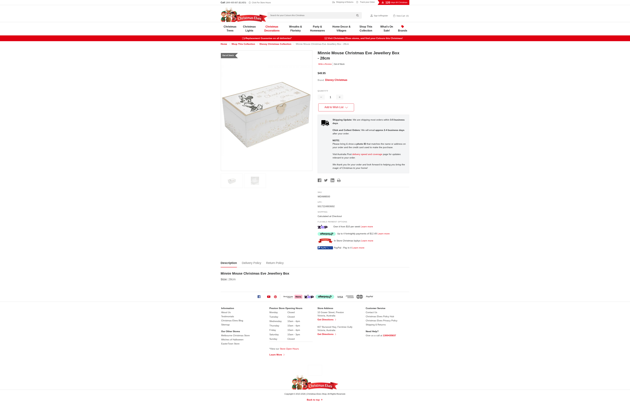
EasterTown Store (230, 343)
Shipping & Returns (344, 2)
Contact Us (371, 312)
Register (384, 16)
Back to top (313, 399)
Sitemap (225, 324)
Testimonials (227, 316)
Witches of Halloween (232, 339)
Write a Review (325, 64)
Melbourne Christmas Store (235, 335)
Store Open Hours (289, 348)
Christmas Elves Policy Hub (380, 316)
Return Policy (275, 263)
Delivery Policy (251, 263)
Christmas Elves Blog (232, 320)
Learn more (367, 226)
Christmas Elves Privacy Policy (381, 320)
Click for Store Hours (261, 2)
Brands (402, 30)
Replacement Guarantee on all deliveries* (268, 38)
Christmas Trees (230, 28)
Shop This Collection (365, 28)
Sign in (377, 16)
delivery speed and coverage (367, 154)
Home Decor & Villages (341, 28)
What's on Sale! (386, 28)
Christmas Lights (249, 28)
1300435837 (389, 335)
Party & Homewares (317, 28)
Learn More (276, 354)
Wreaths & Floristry (295, 28)
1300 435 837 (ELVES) (236, 2)
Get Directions (325, 319)
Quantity (323, 91)
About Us (226, 312)
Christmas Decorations (272, 28)
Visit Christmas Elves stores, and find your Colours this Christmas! (365, 38)
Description (229, 263)
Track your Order (367, 2)
